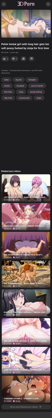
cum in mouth (37, 86)
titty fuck (8, 98)
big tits (19, 80)
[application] (26, 24)
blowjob (32, 80)
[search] (48, 4)
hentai (7, 86)
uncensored (24, 98)
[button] (26, 23)
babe (6, 80)
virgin (38, 98)
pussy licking (36, 92)
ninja (21, 92)
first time (8, 92)
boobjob (20, 86)
